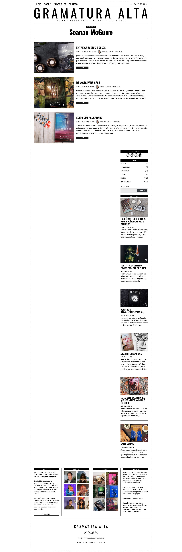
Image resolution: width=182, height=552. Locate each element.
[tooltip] (138, 4)
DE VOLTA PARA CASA (88, 82)
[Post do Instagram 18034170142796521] (112, 491)
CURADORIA (125, 167)
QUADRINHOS (125, 182)
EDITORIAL (124, 171)
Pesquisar (124, 187)
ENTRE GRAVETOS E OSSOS (91, 47)
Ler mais (82, 68)
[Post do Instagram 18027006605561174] (99, 491)
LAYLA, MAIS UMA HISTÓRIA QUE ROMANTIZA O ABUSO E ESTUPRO (132, 400)
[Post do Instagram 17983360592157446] (99, 504)
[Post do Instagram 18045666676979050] (112, 478)
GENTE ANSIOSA (127, 444)
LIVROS (78, 52)
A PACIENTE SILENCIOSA (131, 353)
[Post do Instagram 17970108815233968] (112, 504)
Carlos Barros (108, 52)
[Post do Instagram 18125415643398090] (99, 478)
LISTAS (123, 174)
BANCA (123, 163)
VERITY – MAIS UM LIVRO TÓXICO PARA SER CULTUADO (133, 267)
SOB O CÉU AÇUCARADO (89, 117)
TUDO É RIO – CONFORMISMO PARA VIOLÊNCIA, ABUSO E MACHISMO (133, 222)
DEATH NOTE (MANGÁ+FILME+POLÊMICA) (132, 311)
